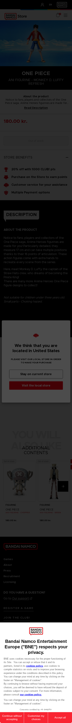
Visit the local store (36, 385)
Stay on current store (36, 374)
